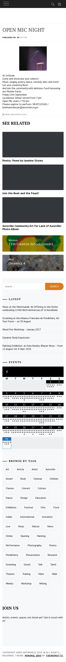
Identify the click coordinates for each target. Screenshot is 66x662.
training (26, 573)
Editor (23, 37)
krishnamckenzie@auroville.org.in (20, 107)
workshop (26, 583)
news (50, 526)
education (40, 497)
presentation (33, 554)
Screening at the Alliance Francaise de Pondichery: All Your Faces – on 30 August (30, 319)
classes (10, 488)
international (27, 516)
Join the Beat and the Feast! (21, 193)
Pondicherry (12, 554)
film (43, 507)
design (24, 497)
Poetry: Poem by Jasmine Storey (22, 160)
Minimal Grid (33, 655)
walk (54, 573)
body (23, 478)
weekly (9, 583)
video (41, 573)
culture (42, 488)
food (56, 507)
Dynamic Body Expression (16, 337)
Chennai (37, 478)
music (21, 526)
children (54, 478)
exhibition (11, 507)
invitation (47, 516)
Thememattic (54, 655)
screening (11, 564)
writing (43, 583)
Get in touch (50, 617)
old (24, 114)
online (9, 535)
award (9, 478)
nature (35, 526)
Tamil (53, 564)
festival (28, 507)
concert (26, 488)
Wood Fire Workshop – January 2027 (21, 329)
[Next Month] (59, 371)
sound (27, 564)
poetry (52, 545)
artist (35, 469)
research (52, 554)
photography (34, 545)
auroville (50, 469)
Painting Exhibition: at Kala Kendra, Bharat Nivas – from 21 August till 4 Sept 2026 (32, 347)
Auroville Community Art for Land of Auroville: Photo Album (32, 227)
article (20, 469)
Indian (9, 516)
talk (40, 564)
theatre (10, 573)
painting (41, 535)
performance (13, 545)
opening (25, 535)
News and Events (13, 114)
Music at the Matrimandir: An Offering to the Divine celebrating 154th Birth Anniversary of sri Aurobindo (30, 308)
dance (9, 497)
